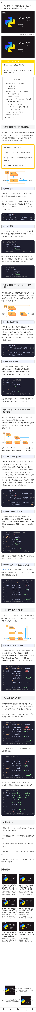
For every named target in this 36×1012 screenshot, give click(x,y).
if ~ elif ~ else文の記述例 (15, 104)
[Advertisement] (18, 963)
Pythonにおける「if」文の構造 (15, 83)
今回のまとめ (10, 117)
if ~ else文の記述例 (13, 96)
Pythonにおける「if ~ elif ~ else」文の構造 (18, 99)
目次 (15, 80)
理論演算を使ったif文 (12, 114)
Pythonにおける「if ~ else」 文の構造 (17, 91)
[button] (32, 530)
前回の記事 (5, 570)
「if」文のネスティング (13, 109)
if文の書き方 (11, 86)
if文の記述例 (11, 88)
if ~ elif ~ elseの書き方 (14, 101)
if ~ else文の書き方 (13, 94)
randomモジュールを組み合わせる (18, 107)
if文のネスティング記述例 (15, 112)
